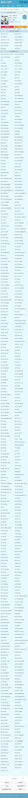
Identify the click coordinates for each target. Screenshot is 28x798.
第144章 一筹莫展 (18, 261)
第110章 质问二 (18, 211)
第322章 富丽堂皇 (18, 524)
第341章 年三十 (4, 554)
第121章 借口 (3, 228)
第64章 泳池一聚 (18, 143)
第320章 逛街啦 (18, 522)
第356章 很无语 (18, 575)
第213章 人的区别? (4, 365)
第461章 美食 (3, 717)
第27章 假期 (3, 89)
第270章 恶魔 (17, 448)
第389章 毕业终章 (4, 625)
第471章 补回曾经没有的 (6, 735)
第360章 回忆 (17, 581)
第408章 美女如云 (18, 652)
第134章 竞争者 (18, 246)
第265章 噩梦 (3, 442)
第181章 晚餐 (3, 317)
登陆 (21, 2)
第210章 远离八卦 (18, 359)
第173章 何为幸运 (4, 305)
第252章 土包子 (18, 421)
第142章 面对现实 (18, 258)
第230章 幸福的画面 (19, 388)
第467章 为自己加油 (5, 729)
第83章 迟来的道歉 (4, 172)
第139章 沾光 (3, 255)
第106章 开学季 (18, 205)
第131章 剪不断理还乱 (5, 243)
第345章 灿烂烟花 (4, 560)
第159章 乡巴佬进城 (5, 285)
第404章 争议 (17, 646)
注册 (25, 2)
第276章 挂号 (17, 456)
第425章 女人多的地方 (5, 678)
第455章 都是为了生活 (5, 708)
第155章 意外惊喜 (4, 279)
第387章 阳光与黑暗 (5, 622)
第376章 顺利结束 (18, 604)
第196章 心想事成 (18, 338)
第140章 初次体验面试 (19, 255)
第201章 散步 (3, 347)
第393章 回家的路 (4, 631)
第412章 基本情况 (18, 658)
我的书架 (10, 795)
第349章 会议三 (4, 566)
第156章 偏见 (17, 279)
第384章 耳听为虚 (18, 616)
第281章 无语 (3, 465)
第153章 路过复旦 (4, 276)
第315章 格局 (3, 516)
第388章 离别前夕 (18, 622)
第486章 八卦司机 (18, 45)
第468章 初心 (17, 729)
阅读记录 (19, 5)
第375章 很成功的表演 (5, 604)
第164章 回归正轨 (18, 291)
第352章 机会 (17, 569)
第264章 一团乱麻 (18, 439)
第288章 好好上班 (4, 477)
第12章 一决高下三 (18, 69)
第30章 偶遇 (17, 92)
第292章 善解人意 (18, 480)
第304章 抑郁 (17, 498)
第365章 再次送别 (4, 590)
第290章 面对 (17, 477)
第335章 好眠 (3, 545)
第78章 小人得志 (18, 163)
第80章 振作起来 (18, 166)
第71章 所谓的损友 (4, 154)
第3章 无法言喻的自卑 (5, 57)
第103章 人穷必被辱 (5, 202)
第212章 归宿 (17, 362)
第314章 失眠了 (18, 513)
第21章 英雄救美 (4, 80)
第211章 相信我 (4, 362)
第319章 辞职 (3, 522)
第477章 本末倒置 (4, 744)
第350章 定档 (17, 566)
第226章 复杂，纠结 (19, 382)
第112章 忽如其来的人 (19, 214)
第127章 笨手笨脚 (4, 237)
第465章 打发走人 (4, 723)
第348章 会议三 (18, 563)
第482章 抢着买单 (18, 749)
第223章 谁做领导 (4, 379)
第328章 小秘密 (18, 533)
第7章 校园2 (3, 63)
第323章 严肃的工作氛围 (6, 527)
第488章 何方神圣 (18, 42)
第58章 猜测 (17, 134)
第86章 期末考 (18, 175)
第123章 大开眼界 (4, 231)
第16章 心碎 (17, 74)
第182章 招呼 (17, 317)
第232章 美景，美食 (19, 391)
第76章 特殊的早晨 (18, 160)
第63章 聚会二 (4, 143)
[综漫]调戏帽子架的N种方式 (7, 789)
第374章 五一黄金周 (19, 601)
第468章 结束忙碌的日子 (20, 726)
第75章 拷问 (3, 160)
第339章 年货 (3, 551)
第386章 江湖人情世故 (19, 619)
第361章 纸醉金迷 (4, 584)
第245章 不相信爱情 (5, 412)
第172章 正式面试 (18, 302)
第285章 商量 (3, 471)
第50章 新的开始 (18, 122)
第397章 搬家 (3, 637)
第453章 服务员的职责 (5, 705)
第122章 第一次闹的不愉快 (20, 228)
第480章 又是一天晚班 (19, 747)
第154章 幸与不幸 (18, 276)
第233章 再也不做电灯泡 (6, 394)
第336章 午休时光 (18, 545)
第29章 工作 (3, 92)
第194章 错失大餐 (18, 335)
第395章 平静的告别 (5, 634)
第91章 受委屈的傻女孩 (5, 184)
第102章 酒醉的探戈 (19, 199)
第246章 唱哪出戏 (18, 412)
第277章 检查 (3, 459)
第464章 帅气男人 (18, 720)
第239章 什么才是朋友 (5, 403)
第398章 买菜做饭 (18, 637)
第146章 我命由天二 (19, 264)
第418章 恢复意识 (18, 667)
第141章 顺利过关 (4, 258)
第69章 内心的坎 (4, 151)
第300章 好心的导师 (19, 492)
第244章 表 (17, 409)
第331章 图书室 (4, 539)
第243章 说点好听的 (5, 409)
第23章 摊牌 (3, 83)
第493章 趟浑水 (4, 36)
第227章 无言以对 (4, 385)
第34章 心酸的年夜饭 (19, 98)
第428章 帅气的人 (18, 681)
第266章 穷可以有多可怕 (20, 442)
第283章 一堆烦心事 (5, 468)
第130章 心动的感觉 (19, 240)
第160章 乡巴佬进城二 (19, 285)
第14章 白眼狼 (18, 72)
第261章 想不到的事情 (5, 436)
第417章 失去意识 (4, 667)
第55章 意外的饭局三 (5, 131)
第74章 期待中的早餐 (19, 157)
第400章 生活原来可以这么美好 (21, 640)
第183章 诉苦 (3, 320)
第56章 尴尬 (17, 131)
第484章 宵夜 (17, 48)
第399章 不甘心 (4, 640)
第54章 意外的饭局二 (19, 128)
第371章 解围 (3, 598)
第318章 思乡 (17, 519)
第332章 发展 (17, 539)
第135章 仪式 (3, 249)
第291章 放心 (3, 480)
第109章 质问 (3, 211)
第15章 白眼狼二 (4, 74)
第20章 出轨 (17, 77)
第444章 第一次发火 (19, 690)
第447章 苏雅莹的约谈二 (6, 696)
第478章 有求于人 (18, 744)
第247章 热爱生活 (4, 415)
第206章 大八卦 (18, 353)
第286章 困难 (17, 471)
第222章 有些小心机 (19, 376)
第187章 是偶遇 (4, 326)
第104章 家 (17, 202)
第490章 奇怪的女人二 (19, 39)
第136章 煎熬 (17, 249)
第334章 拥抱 (17, 542)
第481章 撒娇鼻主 (4, 749)
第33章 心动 (3, 98)
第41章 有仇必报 (4, 110)
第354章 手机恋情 (18, 572)
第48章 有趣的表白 (18, 119)
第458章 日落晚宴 (18, 711)
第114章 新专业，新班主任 (20, 217)
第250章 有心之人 (18, 418)
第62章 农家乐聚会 (18, 140)
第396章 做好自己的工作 (20, 634)
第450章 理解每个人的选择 (20, 699)
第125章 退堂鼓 (4, 234)
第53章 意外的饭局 (4, 128)
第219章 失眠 (3, 373)
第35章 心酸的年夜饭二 (5, 101)
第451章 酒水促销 (4, 702)
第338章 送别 (17, 548)
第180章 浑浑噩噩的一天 (20, 314)
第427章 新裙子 (4, 681)
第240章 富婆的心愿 (19, 403)
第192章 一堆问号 (18, 332)
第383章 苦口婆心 (4, 616)
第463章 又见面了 (4, 720)
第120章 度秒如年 (18, 225)
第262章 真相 (17, 436)
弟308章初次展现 (18, 504)
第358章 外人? (18, 578)
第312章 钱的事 (18, 510)
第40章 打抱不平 (18, 107)
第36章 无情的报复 (18, 101)
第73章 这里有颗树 (4, 157)
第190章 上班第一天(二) (19, 329)
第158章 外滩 (17, 282)
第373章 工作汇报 (4, 601)
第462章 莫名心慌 (18, 717)
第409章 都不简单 (4, 655)
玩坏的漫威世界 (21, 786)
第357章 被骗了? (4, 578)
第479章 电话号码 (4, 747)
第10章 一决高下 (18, 66)
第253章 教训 (3, 424)
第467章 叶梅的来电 (5, 726)
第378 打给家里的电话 (19, 607)
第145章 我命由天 (4, 264)
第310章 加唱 (17, 507)
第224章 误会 (17, 379)
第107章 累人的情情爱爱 (6, 208)
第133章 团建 (3, 246)
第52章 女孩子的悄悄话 (19, 125)
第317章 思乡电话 (4, 519)
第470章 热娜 (17, 732)
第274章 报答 (17, 453)
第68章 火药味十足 (18, 149)
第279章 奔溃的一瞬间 (5, 462)
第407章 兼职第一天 (5, 652)
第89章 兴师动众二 (4, 181)
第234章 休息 (17, 394)
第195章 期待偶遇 (4, 338)
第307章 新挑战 (4, 504)
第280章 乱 (17, 462)
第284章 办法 (17, 468)
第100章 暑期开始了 (19, 196)
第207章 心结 (3, 356)
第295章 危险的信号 (5, 486)
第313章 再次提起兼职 (5, 513)
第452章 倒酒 (17, 702)
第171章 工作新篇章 (5, 302)
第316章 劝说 (17, 516)
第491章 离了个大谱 (5, 39)
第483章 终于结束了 (5, 752)
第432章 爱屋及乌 (18, 687)
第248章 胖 (17, 415)
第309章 (2, 507)
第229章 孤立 (3, 388)
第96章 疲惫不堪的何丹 (19, 190)
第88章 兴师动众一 (18, 178)
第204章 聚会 (17, 350)
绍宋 (7, 786)
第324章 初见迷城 (18, 527)
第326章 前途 (17, 530)
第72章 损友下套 (18, 154)
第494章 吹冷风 (18, 34)
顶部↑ (24, 795)
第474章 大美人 (18, 738)
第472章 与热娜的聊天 (19, 735)
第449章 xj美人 (4, 699)
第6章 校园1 (17, 60)
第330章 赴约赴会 (18, 536)
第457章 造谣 (3, 711)
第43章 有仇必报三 (4, 113)
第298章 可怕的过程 (19, 489)
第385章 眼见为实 (4, 619)
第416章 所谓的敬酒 (19, 664)
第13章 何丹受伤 (4, 72)
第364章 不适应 (18, 587)
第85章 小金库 (4, 175)
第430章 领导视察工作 (19, 684)
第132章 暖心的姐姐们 (19, 243)
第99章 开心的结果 (4, 196)
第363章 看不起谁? (4, 587)
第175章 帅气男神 (4, 308)
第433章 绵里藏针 (4, 690)
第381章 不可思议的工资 (6, 613)
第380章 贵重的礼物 (19, 610)
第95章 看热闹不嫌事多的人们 (7, 190)
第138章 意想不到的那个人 (20, 252)
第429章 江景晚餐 (4, 684)
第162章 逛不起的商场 (19, 288)
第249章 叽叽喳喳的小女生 (6, 418)
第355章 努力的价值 (5, 575)
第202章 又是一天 (18, 347)
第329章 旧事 (3, 536)
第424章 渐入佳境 (18, 675)
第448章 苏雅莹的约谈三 (20, 696)
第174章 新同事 (18, 305)
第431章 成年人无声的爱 (6, 687)
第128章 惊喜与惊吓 (19, 237)
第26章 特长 (17, 86)
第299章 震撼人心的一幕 (6, 492)
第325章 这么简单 (4, 530)
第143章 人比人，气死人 (6, 261)
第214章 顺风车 (18, 365)
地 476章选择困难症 (19, 741)
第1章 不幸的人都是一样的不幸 (7, 54)
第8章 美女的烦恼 (18, 63)
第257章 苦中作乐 (4, 430)
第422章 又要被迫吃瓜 (19, 673)
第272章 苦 (17, 450)
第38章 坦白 (17, 104)
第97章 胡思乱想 (4, 193)
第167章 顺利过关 (4, 297)
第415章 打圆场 (4, 664)
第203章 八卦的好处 (5, 350)
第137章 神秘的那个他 (5, 252)
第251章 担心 (3, 421)
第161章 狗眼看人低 (5, 288)
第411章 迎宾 (3, 658)
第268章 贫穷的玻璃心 (19, 445)
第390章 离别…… (18, 625)
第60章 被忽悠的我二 (19, 137)
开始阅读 (7, 26)
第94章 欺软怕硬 (18, 187)
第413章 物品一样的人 (5, 661)
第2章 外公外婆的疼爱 (19, 54)
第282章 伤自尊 (18, 465)
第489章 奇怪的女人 (5, 42)
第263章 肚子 (3, 439)
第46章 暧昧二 (18, 116)
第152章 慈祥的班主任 (19, 273)
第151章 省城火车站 (5, 273)
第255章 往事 (3, 427)
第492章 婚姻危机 (18, 36)
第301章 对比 (3, 495)
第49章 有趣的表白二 (5, 122)
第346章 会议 (17, 560)
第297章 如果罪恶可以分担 (6, 489)
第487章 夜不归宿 (4, 45)
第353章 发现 (3, 572)
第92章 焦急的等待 (18, 184)
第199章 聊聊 (3, 344)
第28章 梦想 (17, 89)
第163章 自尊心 (4, 291)
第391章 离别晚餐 (4, 628)
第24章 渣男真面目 (18, 83)
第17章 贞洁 (3, 77)
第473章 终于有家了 (5, 738)
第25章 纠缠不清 (4, 86)
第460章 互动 (17, 714)
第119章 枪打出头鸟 (5, 225)
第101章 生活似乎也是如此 (6, 199)
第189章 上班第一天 (5, 329)
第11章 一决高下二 (4, 69)
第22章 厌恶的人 (18, 80)
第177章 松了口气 (4, 311)
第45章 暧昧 (3, 116)
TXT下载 (25, 17)
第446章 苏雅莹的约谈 (19, 693)
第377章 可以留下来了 (5, 607)
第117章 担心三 (4, 223)
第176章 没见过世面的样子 (20, 308)
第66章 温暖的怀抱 (18, 146)
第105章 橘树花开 (4, 205)
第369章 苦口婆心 (4, 596)
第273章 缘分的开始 (5, 453)
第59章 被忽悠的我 (4, 137)
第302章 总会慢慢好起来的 (20, 495)
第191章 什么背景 (4, 332)
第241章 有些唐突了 (5, 406)
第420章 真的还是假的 (19, 670)
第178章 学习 (17, 311)
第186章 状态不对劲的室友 (20, 323)
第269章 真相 (3, 448)
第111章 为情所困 (4, 214)
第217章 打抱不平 (4, 371)
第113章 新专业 (4, 217)
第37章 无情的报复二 (5, 104)
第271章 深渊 (3, 450)
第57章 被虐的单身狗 (5, 134)
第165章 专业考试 (4, 294)
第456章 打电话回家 (19, 708)
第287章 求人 (3, 474)
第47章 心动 (3, 119)
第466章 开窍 (17, 723)
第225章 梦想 (3, 382)
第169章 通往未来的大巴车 (6, 299)
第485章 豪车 (3, 48)
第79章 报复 (3, 166)
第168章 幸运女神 (18, 297)
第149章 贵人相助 (4, 270)
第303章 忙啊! (3, 498)
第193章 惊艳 (3, 335)
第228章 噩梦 (17, 385)
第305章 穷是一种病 (5, 501)
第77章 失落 (3, 163)
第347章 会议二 (4, 563)
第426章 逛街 (17, 678)
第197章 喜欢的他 (4, 341)
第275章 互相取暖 (4, 456)
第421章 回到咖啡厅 (5, 673)
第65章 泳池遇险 (4, 146)
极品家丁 (21, 782)
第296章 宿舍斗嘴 (18, 486)
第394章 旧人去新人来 (19, 631)
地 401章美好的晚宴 (5, 643)
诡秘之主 (7, 782)
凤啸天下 (21, 789)
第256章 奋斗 (17, 427)
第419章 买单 (3, 670)
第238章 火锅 (17, 400)
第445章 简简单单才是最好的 (7, 693)
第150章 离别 (17, 270)
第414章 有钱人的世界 (19, 661)
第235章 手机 (3, 397)
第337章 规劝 (3, 548)
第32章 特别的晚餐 (18, 95)
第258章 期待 (17, 430)
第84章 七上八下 (18, 172)
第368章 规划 (17, 593)
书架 (25, 5)
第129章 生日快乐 (4, 240)
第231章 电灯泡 (4, 391)
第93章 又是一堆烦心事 (5, 187)
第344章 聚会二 (18, 557)
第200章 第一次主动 (19, 344)
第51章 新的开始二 (4, 125)
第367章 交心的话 (4, 593)
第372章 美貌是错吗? (19, 598)
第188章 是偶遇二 (18, 326)
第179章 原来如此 (4, 314)
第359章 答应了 (4, 581)
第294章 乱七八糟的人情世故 (21, 483)
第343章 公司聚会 (4, 557)
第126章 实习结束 (18, 234)
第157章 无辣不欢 (4, 282)
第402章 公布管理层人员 (20, 643)
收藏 (8, 5)
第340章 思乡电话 (18, 551)
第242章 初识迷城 (18, 406)
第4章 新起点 (17, 57)
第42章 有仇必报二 (18, 110)
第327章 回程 (3, 533)
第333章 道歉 (3, 542)
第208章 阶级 (17, 356)
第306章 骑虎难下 (18, 501)
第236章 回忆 (17, 397)
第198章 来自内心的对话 (20, 341)
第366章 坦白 (17, 590)
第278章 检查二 (18, 459)
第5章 (2, 60)
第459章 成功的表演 (5, 714)
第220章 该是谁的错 (19, 373)
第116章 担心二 (18, 220)
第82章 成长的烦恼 (18, 169)
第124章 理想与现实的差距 (20, 231)
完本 (13, 5)
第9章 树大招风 (4, 66)
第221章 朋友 (3, 376)
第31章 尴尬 (3, 95)
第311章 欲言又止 (4, 510)
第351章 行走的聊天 (5, 569)
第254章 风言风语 (18, 424)
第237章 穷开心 (4, 400)
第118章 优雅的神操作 (19, 223)
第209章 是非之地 (4, 359)
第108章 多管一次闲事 (19, 208)
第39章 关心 (3, 107)
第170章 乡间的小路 (19, 299)
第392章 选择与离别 (19, 628)
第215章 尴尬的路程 (5, 368)
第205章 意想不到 (4, 353)
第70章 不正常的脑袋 (19, 151)
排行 (3, 5)
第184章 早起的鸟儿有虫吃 (20, 320)
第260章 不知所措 (18, 433)
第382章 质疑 (17, 613)
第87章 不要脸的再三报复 (6, 178)
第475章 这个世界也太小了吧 (7, 741)
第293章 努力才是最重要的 (6, 483)
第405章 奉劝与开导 (5, 649)
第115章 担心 (3, 220)
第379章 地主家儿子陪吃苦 (6, 610)
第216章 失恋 (17, 368)
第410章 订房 (17, 655)
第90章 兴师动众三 (18, 181)
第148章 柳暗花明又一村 (20, 267)
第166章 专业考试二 (19, 294)
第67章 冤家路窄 (4, 149)
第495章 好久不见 (4, 34)
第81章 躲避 (3, 169)
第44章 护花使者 (18, 113)
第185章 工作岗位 (4, 323)
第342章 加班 (17, 554)
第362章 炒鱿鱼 (18, 584)
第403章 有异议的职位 (5, 646)
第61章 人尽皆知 (4, 140)
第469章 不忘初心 (4, 732)
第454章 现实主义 (18, 705)
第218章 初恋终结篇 (19, 371)
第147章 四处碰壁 (4, 267)
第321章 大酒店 (4, 524)
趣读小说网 (6, 2)
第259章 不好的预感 (5, 433)
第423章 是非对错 (4, 675)
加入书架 (20, 26)
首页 (3, 795)
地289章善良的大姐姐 (19, 474)
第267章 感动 (3, 445)
